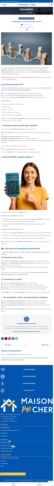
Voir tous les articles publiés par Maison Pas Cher (26, 331)
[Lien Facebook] (2, 338)
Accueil (23, 12)
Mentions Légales (26, 482)
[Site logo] (26, 4)
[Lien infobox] (26, 369)
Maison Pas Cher (27, 24)
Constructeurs (29, 18)
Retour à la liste (26, 344)
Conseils (29, 12)
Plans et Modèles (5, 442)
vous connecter (12, 354)
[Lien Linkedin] (13, 338)
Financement (4, 463)
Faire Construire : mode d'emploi (9, 458)
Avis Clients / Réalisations (7, 445)
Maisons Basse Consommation (9, 416)
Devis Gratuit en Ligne (8, 448)
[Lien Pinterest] (9, 338)
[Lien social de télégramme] (16, 338)
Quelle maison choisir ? (7, 451)
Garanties (3, 460)
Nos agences (4, 436)
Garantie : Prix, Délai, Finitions (9, 421)
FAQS (2, 466)
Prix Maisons (4, 433)
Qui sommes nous (5, 427)
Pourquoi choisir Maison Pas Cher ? (10, 430)
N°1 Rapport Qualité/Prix (8, 419)
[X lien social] (6, 338)
